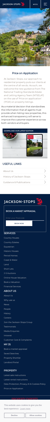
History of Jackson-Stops (16, 176)
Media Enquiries (11, 331)
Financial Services (12, 286)
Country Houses (11, 238)
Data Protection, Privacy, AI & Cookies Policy (25, 384)
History (7, 313)
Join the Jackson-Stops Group (18, 322)
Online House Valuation (15, 277)
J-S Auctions (10, 273)
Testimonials (10, 326)
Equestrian (9, 246)
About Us (8, 171)
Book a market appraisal (15, 349)
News (6, 304)
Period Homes (10, 255)
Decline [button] (14, 415)
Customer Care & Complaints (18, 340)
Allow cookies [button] (35, 415)
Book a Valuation (12, 282)
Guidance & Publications (16, 182)
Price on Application (13, 388)
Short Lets (8, 269)
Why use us (9, 300)
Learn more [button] (25, 409)
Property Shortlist (12, 358)
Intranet (8, 335)
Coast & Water (10, 260)
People (7, 309)
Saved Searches (11, 353)
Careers (7, 317)
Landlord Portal (11, 362)
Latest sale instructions (15, 375)
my (35, 4)
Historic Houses (11, 251)
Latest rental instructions (16, 379)
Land (6, 264)
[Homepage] (23, 204)
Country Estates (11, 242)
